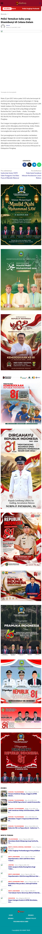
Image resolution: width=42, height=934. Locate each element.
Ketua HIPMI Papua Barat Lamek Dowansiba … (24, 803)
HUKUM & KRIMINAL (18, 847)
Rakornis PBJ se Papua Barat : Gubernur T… (24, 828)
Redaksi (31, 915)
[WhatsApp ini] (39, 165)
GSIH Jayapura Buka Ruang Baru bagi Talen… (21, 868)
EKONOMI (11, 792)
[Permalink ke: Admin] (3, 26)
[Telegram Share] (34, 165)
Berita (10, 847)
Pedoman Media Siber (20, 921)
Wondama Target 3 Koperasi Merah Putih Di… (23, 820)
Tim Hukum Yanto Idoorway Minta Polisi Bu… (24, 893)
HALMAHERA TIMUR (18, 881)
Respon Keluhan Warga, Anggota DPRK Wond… (22, 795)
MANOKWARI (27, 847)
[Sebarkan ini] (24, 165)
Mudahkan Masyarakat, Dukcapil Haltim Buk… (22, 884)
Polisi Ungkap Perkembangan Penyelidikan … (24, 852)
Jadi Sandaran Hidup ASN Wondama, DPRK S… (23, 811)
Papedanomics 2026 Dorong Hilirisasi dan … (24, 876)
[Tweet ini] (29, 165)
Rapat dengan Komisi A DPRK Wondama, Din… (23, 901)
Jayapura (11, 865)
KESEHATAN (11, 898)
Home (11, 915)
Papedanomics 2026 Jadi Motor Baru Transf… (21, 860)
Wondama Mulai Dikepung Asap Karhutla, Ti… (23, 842)
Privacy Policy (31, 918)
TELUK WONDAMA (19, 792)
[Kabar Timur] (21, 3)
